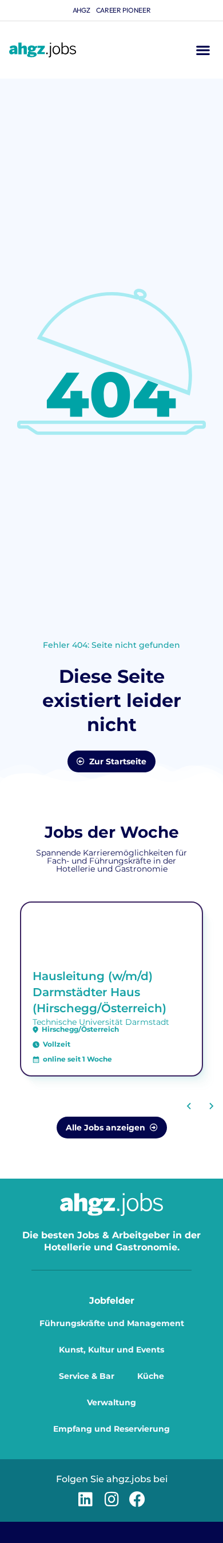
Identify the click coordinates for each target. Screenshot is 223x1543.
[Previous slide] (189, 1106)
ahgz (81, 10)
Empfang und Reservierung (111, 1429)
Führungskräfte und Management (111, 1323)
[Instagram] (111, 1499)
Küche (150, 1376)
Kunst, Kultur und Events (111, 1349)
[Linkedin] (85, 1499)
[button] (203, 50)
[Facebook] (137, 1499)
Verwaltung (111, 1402)
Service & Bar (86, 1376)
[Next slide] (211, 1106)
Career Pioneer (123, 10)
